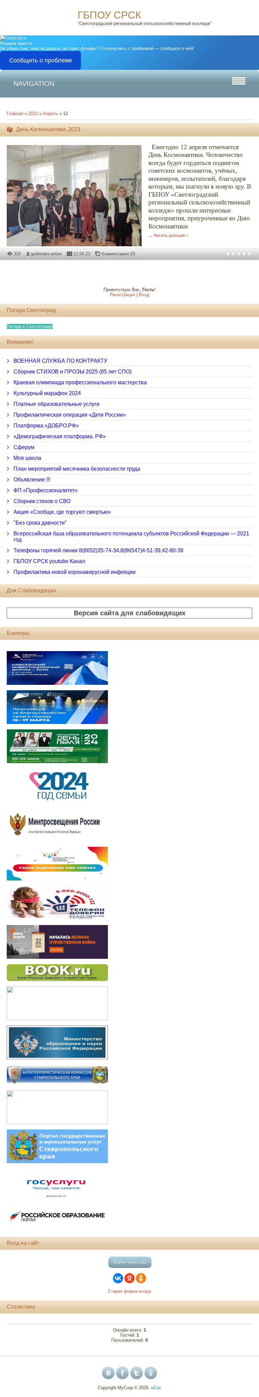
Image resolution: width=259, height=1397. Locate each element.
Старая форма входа (129, 1291)
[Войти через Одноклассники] (141, 1278)
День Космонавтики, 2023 (48, 129)
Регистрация (122, 294)
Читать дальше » (171, 235)
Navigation (33, 83)
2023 (33, 113)
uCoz (156, 1387)
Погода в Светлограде (30, 326)
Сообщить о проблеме (40, 60)
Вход (144, 294)
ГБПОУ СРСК (109, 15)
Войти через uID (129, 1262)
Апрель (50, 113)
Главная (15, 113)
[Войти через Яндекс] (129, 1278)
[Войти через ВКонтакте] (118, 1278)
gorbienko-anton (46, 253)
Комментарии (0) (118, 253)
